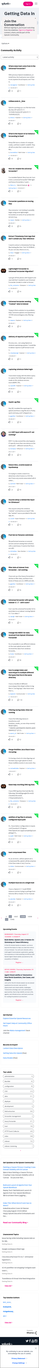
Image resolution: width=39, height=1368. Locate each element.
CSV (6, 1091)
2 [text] (12, 490)
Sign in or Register (26, 30)
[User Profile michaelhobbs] (3, 751)
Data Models (8, 1058)
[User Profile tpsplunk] (3, 672)
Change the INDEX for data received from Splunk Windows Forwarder (21, 635)
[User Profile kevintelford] (3, 135)
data (6, 1096)
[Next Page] (37, 918)
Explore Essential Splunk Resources (17, 1018)
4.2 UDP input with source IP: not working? (21, 433)
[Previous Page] (2, 918)
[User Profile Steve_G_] (3, 170)
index (6, 1136)
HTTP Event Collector (12, 1131)
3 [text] (12, 326)
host (6, 1126)
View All (8, 1286)
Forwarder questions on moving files (21, 202)
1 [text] (12, 191)
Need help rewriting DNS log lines (22, 785)
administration (9, 1076)
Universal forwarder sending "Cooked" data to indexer (20, 302)
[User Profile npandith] (3, 371)
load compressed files (17, 852)
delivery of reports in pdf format (21, 336)
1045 (12, 919)
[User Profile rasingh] (3, 602)
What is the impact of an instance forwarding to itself (22, 135)
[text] (10, 91)
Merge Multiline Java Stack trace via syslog (22, 750)
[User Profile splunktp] (3, 884)
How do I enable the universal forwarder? (20, 170)
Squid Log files (14, 402)
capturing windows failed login (21, 369)
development (9, 1106)
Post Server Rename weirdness (21, 535)
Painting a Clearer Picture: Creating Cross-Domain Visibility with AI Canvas (19, 1168)
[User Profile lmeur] (3, 238)
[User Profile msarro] (3, 203)
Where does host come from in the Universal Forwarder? (22, 67)
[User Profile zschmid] (3, 466)
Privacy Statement (18, 1358)
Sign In (28, 4)
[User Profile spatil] (3, 819)
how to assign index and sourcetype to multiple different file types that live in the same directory (21, 674)
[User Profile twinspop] (3, 434)
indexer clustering (11, 1146)
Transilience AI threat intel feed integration (18, 1278)
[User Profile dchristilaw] (3, 536)
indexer (7, 1141)
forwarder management (13, 1116)
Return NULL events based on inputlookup (20, 466)
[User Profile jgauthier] (3, 403)
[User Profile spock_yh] (3, 712)
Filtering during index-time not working (20, 711)
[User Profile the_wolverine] (3, 270)
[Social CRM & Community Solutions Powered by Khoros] (32, 1332)
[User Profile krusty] (3, 634)
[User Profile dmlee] (3, 854)
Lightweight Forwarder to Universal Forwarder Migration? (21, 270)
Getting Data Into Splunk (12, 1053)
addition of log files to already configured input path (20, 818)
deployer (8, 1101)
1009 (30, 916)
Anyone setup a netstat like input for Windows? (21, 501)
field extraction (10, 1111)
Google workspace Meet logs (13, 1249)
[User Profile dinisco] (3, 103)
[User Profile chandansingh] (3, 338)
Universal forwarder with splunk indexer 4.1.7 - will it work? (21, 601)
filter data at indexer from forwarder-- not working (19, 568)
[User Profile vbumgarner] (3, 68)
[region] (19, 1356)
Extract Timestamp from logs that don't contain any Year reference (22, 237)
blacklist (7, 1081)
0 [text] (12, 91)
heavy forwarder (10, 1121)
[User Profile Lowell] (3, 501)
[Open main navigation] (36, 4)
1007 (16, 916)
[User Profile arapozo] (3, 303)
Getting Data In (27, 117)
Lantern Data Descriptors (13, 1048)
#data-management (17, 1030)
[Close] (36, 1348)
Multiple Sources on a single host (21, 883)
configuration (9, 1086)
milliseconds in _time (17, 101)
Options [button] (4, 43)
